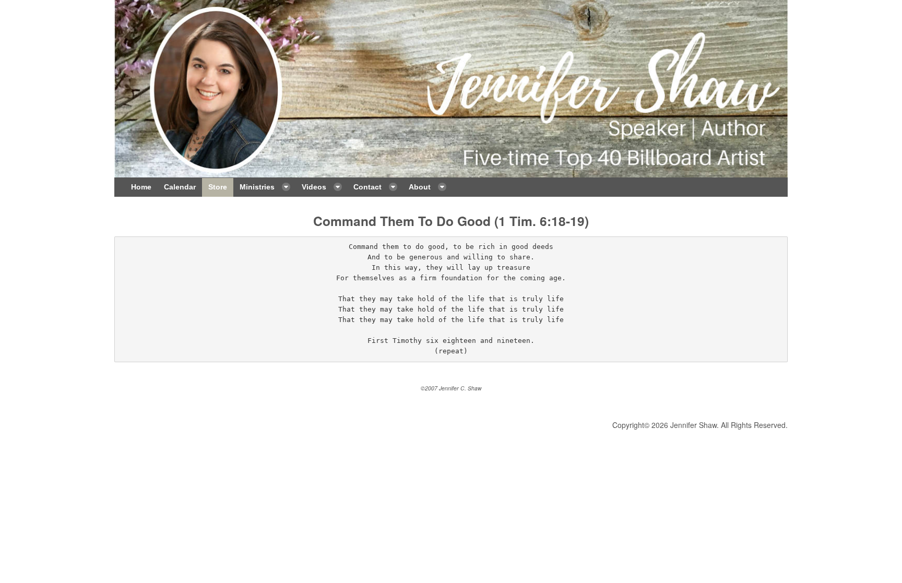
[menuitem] (141, 187)
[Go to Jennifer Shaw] (451, 88)
